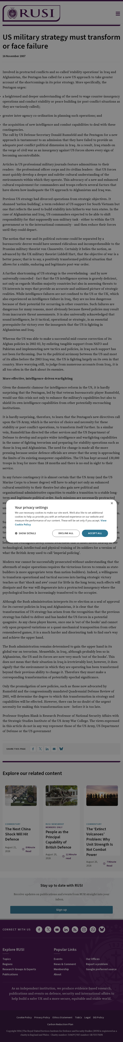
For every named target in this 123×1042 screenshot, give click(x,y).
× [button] (112, 503)
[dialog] (61, 520)
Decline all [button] (65, 533)
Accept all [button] (95, 533)
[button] (25, 533)
